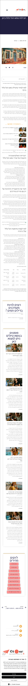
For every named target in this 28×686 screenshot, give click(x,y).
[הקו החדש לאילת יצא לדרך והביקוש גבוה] (22, 140)
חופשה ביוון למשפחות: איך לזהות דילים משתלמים (10, 128)
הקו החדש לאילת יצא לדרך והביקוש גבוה (10, 139)
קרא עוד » (20, 374)
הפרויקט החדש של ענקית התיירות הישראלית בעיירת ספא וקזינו (14, 390)
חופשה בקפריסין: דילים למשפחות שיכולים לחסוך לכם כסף (14, 459)
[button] (7, 10)
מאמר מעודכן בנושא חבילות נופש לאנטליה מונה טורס (11, 145)
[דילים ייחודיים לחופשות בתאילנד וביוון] (22, 135)
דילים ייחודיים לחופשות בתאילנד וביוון (10, 133)
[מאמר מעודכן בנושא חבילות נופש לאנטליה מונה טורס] (22, 145)
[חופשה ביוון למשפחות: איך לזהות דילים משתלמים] (22, 129)
